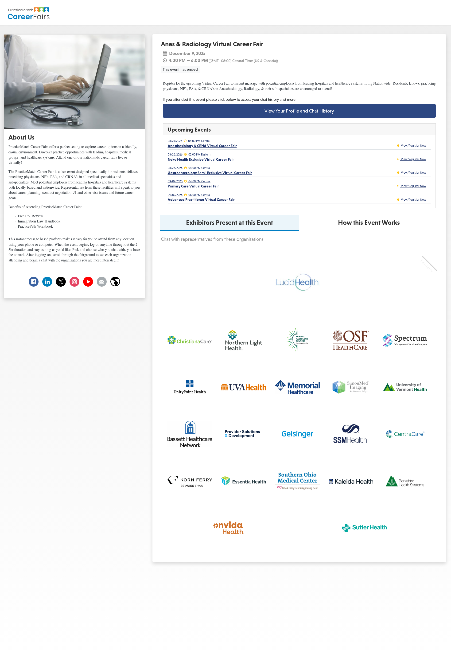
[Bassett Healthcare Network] (189, 434)
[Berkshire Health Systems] (404, 481)
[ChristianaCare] (189, 340)
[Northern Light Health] (243, 340)
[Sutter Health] (364, 528)
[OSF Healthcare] (351, 340)
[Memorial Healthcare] (297, 387)
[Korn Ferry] (189, 481)
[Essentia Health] (243, 480)
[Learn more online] (115, 282)
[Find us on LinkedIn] (47, 282)
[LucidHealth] (297, 283)
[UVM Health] (404, 387)
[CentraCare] (404, 434)
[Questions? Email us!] (102, 282)
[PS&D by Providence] (242, 433)
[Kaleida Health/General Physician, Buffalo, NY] (351, 481)
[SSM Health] (351, 434)
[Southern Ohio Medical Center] (297, 481)
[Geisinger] (297, 434)
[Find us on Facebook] (34, 282)
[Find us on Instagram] (74, 282)
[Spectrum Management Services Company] (404, 340)
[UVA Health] (243, 387)
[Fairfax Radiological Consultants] (297, 340)
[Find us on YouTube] (88, 282)
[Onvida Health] (230, 528)
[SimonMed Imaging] (351, 387)
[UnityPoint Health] (189, 387)
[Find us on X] (61, 282)
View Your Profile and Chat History (299, 110)
